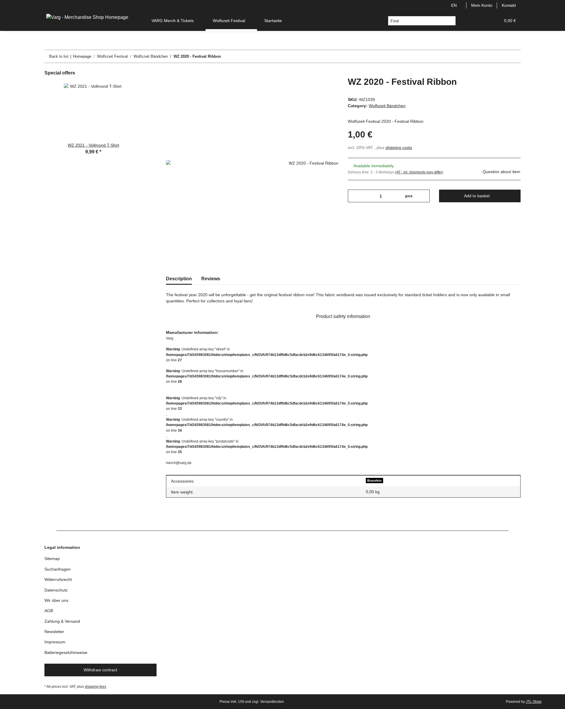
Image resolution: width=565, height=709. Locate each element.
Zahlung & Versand (62, 621)
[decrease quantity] (354, 196)
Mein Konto (481, 5)
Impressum (54, 642)
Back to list (59, 56)
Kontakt (509, 5)
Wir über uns (56, 600)
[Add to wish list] (326, 87)
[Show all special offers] (140, 73)
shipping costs (398, 147)
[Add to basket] (170, 73)
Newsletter (54, 631)
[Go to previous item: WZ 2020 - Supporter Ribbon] (501, 56)
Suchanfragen (57, 569)
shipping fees (95, 687)
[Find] (451, 21)
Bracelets (374, 480)
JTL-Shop (533, 702)
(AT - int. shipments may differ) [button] (419, 172)
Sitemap (52, 558)
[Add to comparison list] (310, 87)
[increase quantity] (423, 196)
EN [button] (454, 5)
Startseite (273, 20)
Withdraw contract (100, 669)
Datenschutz (56, 590)
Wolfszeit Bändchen (387, 105)
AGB (48, 610)
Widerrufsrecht (58, 579)
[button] (468, 21)
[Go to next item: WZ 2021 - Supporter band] (514, 56)
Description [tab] (179, 278)
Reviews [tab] (210, 278)
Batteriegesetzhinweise (65, 652)
